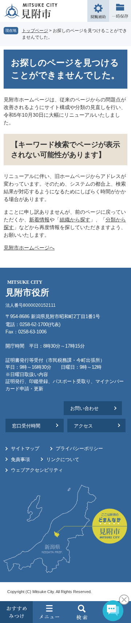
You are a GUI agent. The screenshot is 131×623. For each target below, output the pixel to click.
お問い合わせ (84, 408)
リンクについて (62, 459)
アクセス (83, 426)
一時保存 (120, 11)
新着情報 (39, 219)
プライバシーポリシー (79, 448)
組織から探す (75, 219)
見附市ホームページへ (29, 248)
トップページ (35, 30)
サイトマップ (25, 448)
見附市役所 (27, 288)
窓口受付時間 (26, 426)
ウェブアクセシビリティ (37, 470)
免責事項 (20, 459)
